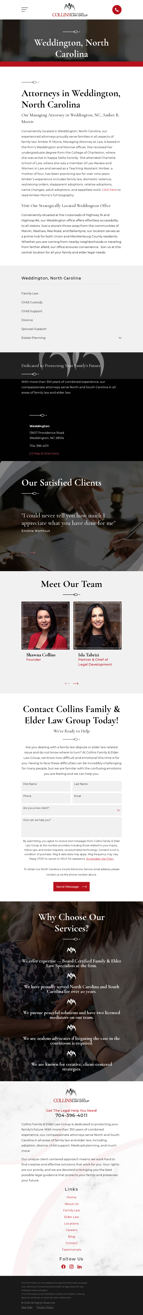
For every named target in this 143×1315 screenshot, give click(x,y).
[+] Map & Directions (44, 453)
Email (77, 796)
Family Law (71, 1210)
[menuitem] (71, 293)
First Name (30, 784)
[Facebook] (63, 1267)
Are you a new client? (36, 808)
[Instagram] (71, 1267)
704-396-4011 (39, 445)
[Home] (70, 10)
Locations (71, 1223)
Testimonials (71, 1249)
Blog (71, 1236)
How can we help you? (37, 820)
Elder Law (71, 1217)
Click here (109, 189)
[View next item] (32, 552)
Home (71, 1197)
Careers (71, 1230)
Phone (27, 796)
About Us (72, 1204)
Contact (72, 1243)
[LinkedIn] (79, 1267)
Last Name (81, 784)
